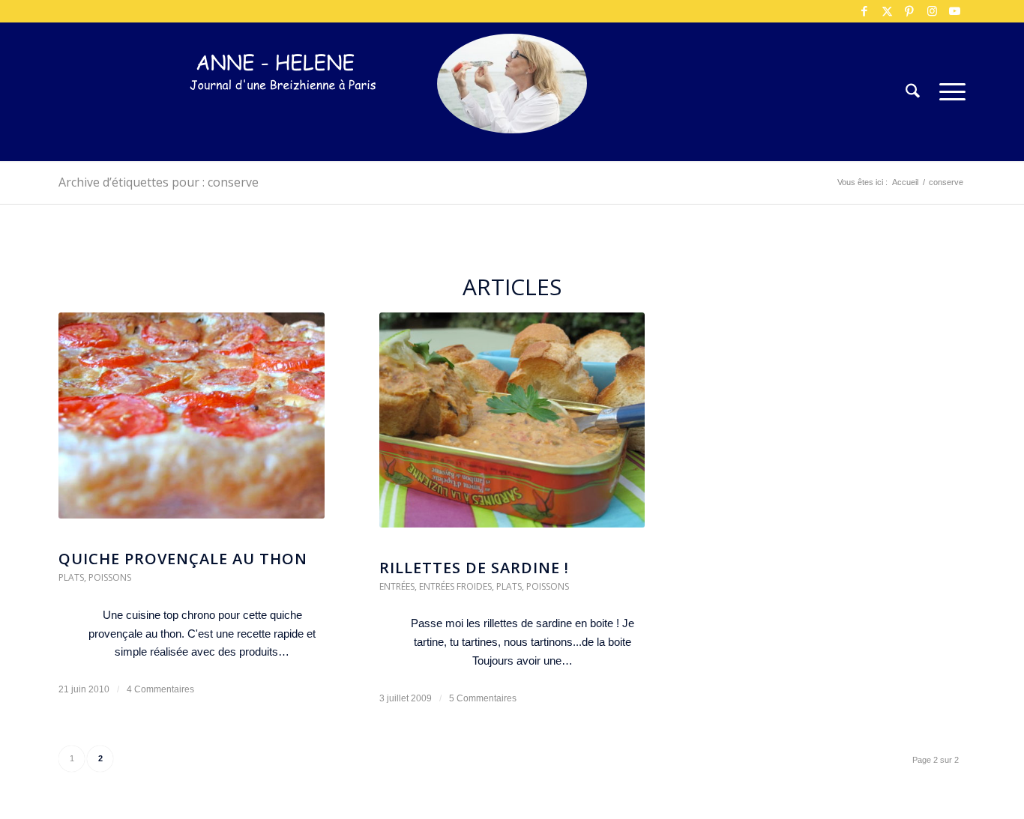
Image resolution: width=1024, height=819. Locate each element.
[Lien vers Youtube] (954, 11)
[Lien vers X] (887, 11)
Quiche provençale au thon (182, 558)
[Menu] (948, 91)
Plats (71, 577)
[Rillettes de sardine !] (512, 427)
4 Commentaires (160, 689)
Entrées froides (455, 586)
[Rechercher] (913, 91)
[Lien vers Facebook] (864, 11)
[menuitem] (913, 91)
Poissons (109, 577)
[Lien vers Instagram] (932, 11)
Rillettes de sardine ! (474, 567)
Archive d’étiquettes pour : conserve (158, 182)
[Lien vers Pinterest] (909, 11)
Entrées (397, 586)
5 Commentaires (482, 698)
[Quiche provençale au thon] (191, 423)
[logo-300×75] (283, 114)
